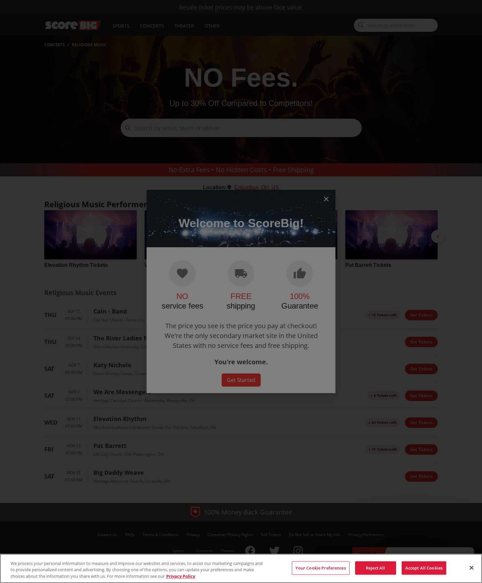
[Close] (471, 567)
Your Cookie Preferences (320, 568)
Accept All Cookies (424, 568)
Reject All (375, 568)
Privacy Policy (180, 576)
